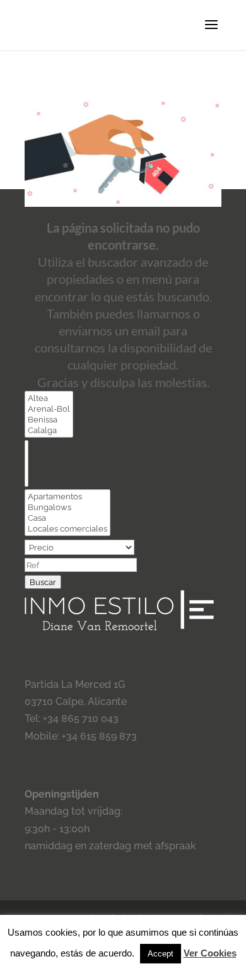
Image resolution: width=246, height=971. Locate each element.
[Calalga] (48, 430)
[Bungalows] (67, 507)
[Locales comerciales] (67, 528)
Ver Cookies (210, 953)
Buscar (43, 582)
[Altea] (48, 398)
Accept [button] (160, 953)
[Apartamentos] (67, 496)
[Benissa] (48, 419)
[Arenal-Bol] (48, 409)
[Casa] (67, 518)
